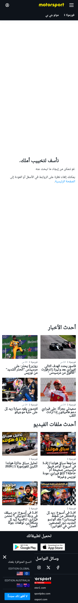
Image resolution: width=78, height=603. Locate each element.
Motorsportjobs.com (39, 593)
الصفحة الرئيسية (65, 181)
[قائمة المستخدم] (7, 5)
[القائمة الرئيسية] (71, 5)
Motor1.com (39, 588)
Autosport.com (39, 599)
